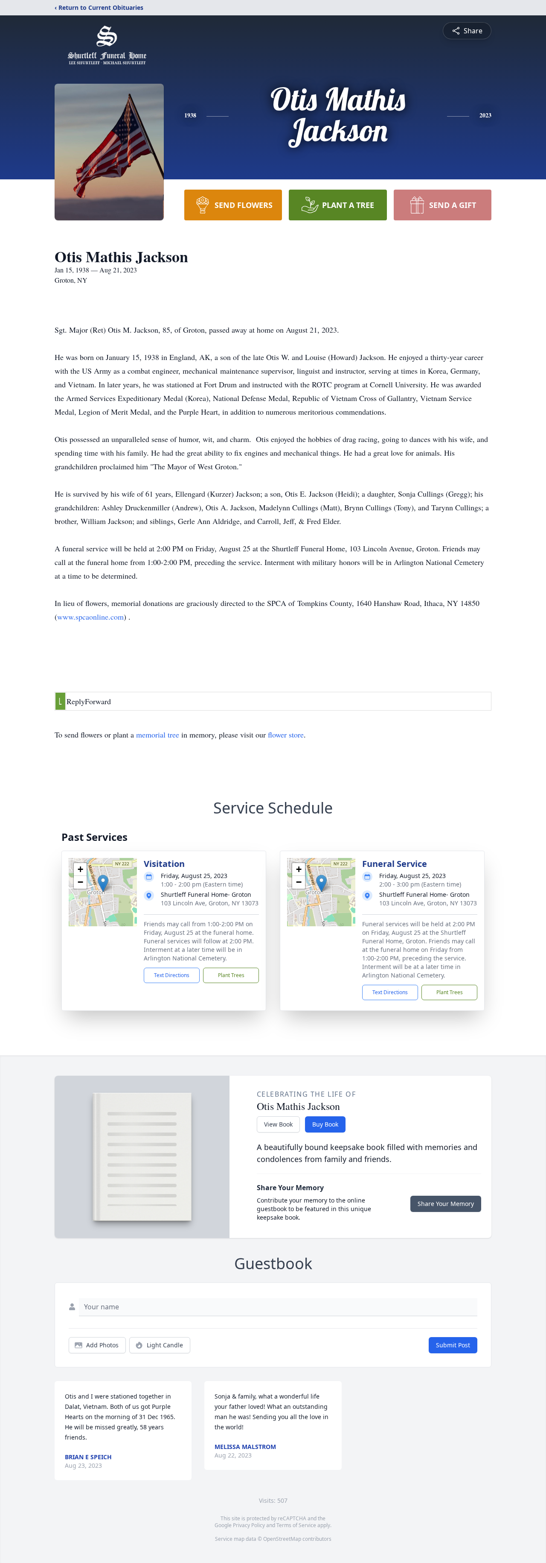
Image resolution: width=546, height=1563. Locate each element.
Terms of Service (296, 1525)
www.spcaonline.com (90, 617)
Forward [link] (98, 701)
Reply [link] (76, 701)
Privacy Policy (249, 1525)
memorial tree (157, 734)
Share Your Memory (446, 1204)
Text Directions (171, 975)
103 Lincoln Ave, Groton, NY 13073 (209, 903)
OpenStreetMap (282, 1539)
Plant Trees (231, 975)
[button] (103, 883)
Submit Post (453, 1345)
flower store (286, 734)
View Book (278, 1124)
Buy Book (325, 1124)
